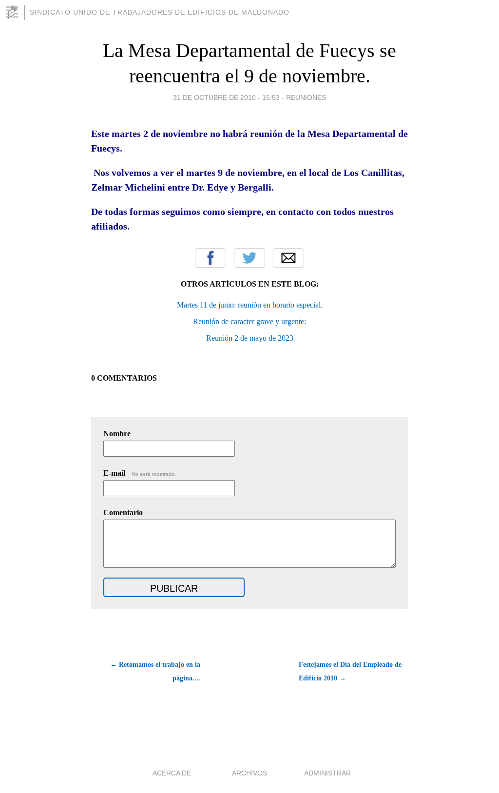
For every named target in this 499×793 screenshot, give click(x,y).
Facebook (210, 258)
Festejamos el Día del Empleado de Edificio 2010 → (350, 671)
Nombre (117, 433)
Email (288, 258)
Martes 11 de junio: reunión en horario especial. (250, 305)
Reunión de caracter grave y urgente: (249, 321)
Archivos (249, 773)
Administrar (327, 773)
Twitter (249, 258)
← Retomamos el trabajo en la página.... (155, 671)
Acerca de (172, 773)
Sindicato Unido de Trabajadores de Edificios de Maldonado (159, 12)
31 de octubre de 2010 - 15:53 (226, 97)
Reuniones (306, 97)
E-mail (139, 473)
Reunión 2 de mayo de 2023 (249, 338)
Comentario (123, 512)
